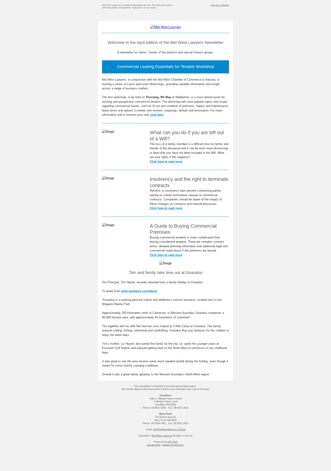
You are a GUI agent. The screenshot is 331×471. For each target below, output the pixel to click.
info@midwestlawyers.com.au (169, 429)
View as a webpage (220, 5)
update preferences (173, 445)
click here (156, 114)
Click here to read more (166, 161)
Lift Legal (172, 441)
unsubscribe (153, 445)
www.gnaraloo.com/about (139, 291)
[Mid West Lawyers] (165, 27)
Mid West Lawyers (162, 435)
